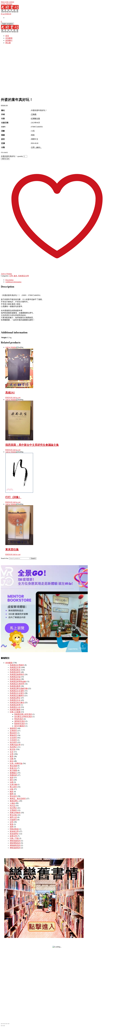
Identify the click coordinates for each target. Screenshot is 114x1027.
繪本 (15, 276)
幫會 (11, 824)
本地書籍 (8, 38)
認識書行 (8, 40)
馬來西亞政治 (15, 679)
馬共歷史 (13, 747)
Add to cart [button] (16, 397)
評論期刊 (13, 820)
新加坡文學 (14, 831)
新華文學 (13, 836)
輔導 (11, 794)
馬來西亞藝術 (15, 710)
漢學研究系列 (19, 721)
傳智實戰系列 (15, 843)
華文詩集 (13, 815)
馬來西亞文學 (23, 276)
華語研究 (13, 733)
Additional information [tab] (13, 282)
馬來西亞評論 (15, 677)
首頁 (7, 36)
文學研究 (13, 731)
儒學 (11, 827)
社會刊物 (13, 784)
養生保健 (13, 766)
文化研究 (13, 738)
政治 (11, 761)
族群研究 (13, 728)
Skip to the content (7, 2)
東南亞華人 (14, 801)
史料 (11, 822)
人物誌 (12, 803)
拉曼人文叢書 (15, 712)
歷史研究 (13, 796)
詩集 (11, 789)
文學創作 (13, 810)
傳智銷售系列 (15, 845)
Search (33, 558)
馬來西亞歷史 (15, 698)
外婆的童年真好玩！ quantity (12, 156)
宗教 (11, 759)
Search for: (5, 558)
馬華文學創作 (15, 813)
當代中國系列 (19, 726)
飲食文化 (13, 768)
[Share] (6, 1023)
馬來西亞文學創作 (17, 665)
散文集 (12, 749)
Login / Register (6, 4)
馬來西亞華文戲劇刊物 (19, 688)
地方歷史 (13, 808)
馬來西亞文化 (15, 700)
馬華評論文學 (15, 745)
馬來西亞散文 (15, 670)
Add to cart (5, 159)
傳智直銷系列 (15, 848)
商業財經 (13, 775)
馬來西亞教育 (15, 686)
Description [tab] (9, 280)
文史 (11, 752)
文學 (11, 276)
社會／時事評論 (16, 763)
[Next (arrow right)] (4, 1025)
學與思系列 (18, 719)
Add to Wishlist (10, 347)
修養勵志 (13, 773)
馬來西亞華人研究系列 (23, 714)
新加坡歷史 (14, 834)
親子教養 (13, 770)
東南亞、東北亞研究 (18, 798)
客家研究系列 (19, 724)
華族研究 (13, 735)
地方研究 (13, 742)
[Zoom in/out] (2, 1023)
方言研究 (13, 740)
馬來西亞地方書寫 (17, 702)
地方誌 (12, 806)
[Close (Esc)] (8, 1023)
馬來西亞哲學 (15, 705)
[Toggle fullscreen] (4, 1023)
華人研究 (13, 787)
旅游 (11, 777)
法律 (11, 782)
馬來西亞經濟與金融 (18, 681)
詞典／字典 (14, 838)
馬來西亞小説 (15, 707)
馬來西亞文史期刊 (17, 693)
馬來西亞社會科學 (17, 684)
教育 (11, 756)
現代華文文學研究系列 (23, 717)
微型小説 (13, 817)
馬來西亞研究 (15, 672)
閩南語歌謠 (14, 829)
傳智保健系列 (15, 841)
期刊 (11, 780)
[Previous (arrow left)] (2, 1025)
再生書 (8, 43)
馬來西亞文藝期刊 (17, 695)
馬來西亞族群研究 (17, 674)
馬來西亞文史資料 (17, 691)
